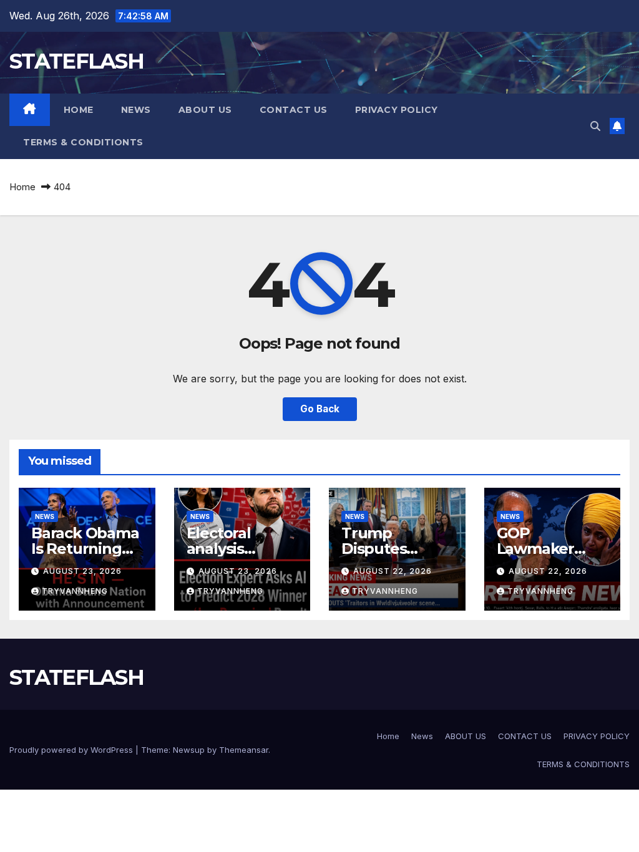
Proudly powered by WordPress (72, 750)
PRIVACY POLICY (396, 109)
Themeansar (243, 750)
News (136, 109)
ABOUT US (205, 109)
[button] (595, 126)
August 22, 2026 (392, 571)
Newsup (189, 750)
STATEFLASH (76, 61)
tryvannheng (75, 591)
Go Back (319, 409)
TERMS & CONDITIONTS (83, 142)
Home (79, 109)
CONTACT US (294, 109)
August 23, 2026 (82, 571)
